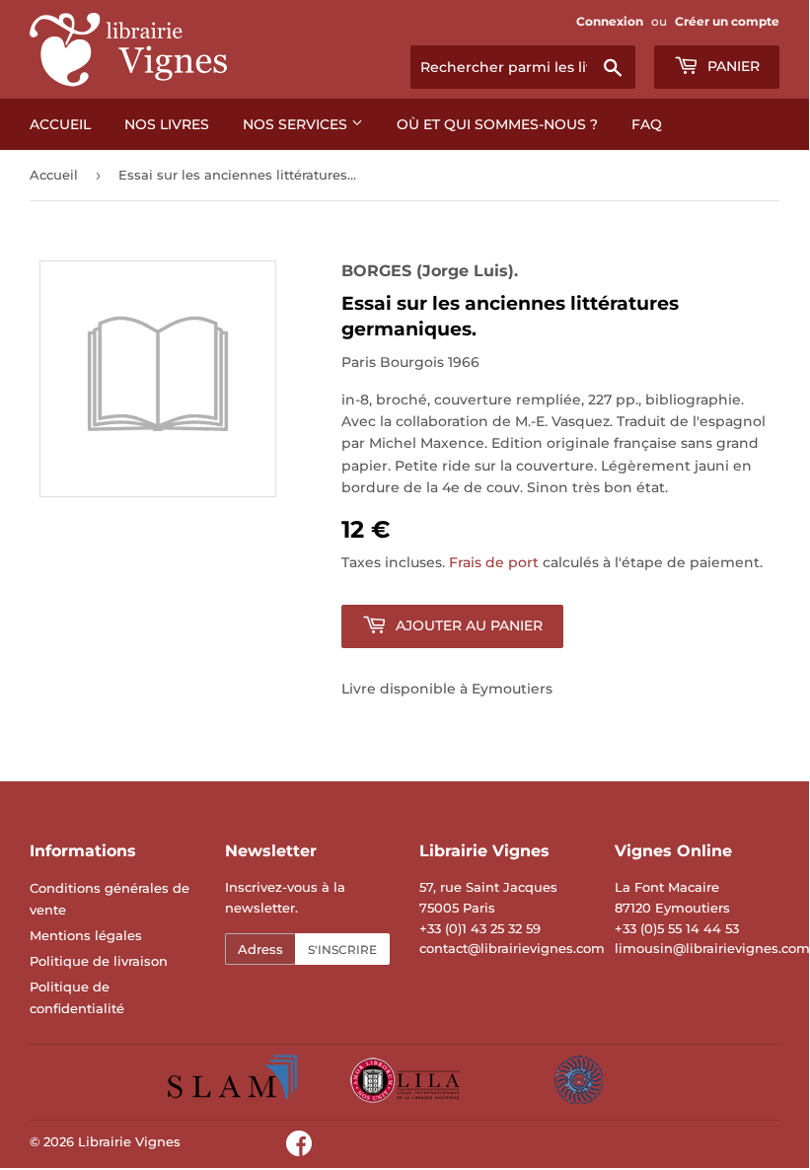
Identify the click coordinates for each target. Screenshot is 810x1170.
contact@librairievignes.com (512, 948)
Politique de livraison (99, 961)
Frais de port (494, 562)
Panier (731, 66)
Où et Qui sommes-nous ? (497, 124)
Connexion (609, 21)
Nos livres (166, 124)
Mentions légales (86, 935)
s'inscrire (342, 949)
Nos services (297, 124)
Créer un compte (727, 21)
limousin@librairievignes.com (712, 948)
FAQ (646, 124)
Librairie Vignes (129, 1141)
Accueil (60, 124)
